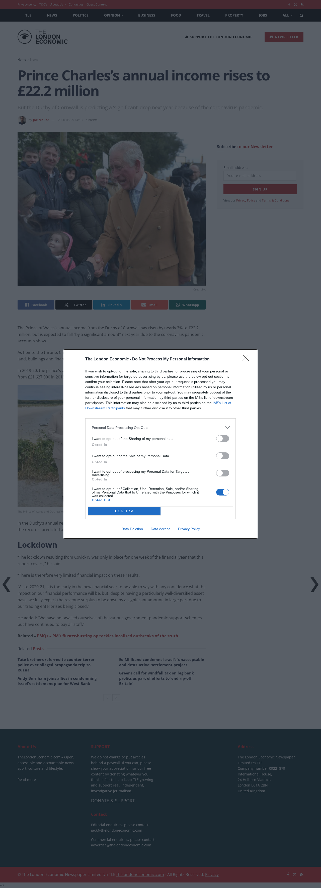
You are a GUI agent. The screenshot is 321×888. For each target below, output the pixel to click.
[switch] (222, 438)
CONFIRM (124, 511)
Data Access (160, 529)
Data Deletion (132, 529)
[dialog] (160, 444)
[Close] (247, 359)
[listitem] (160, 427)
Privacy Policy (189, 529)
